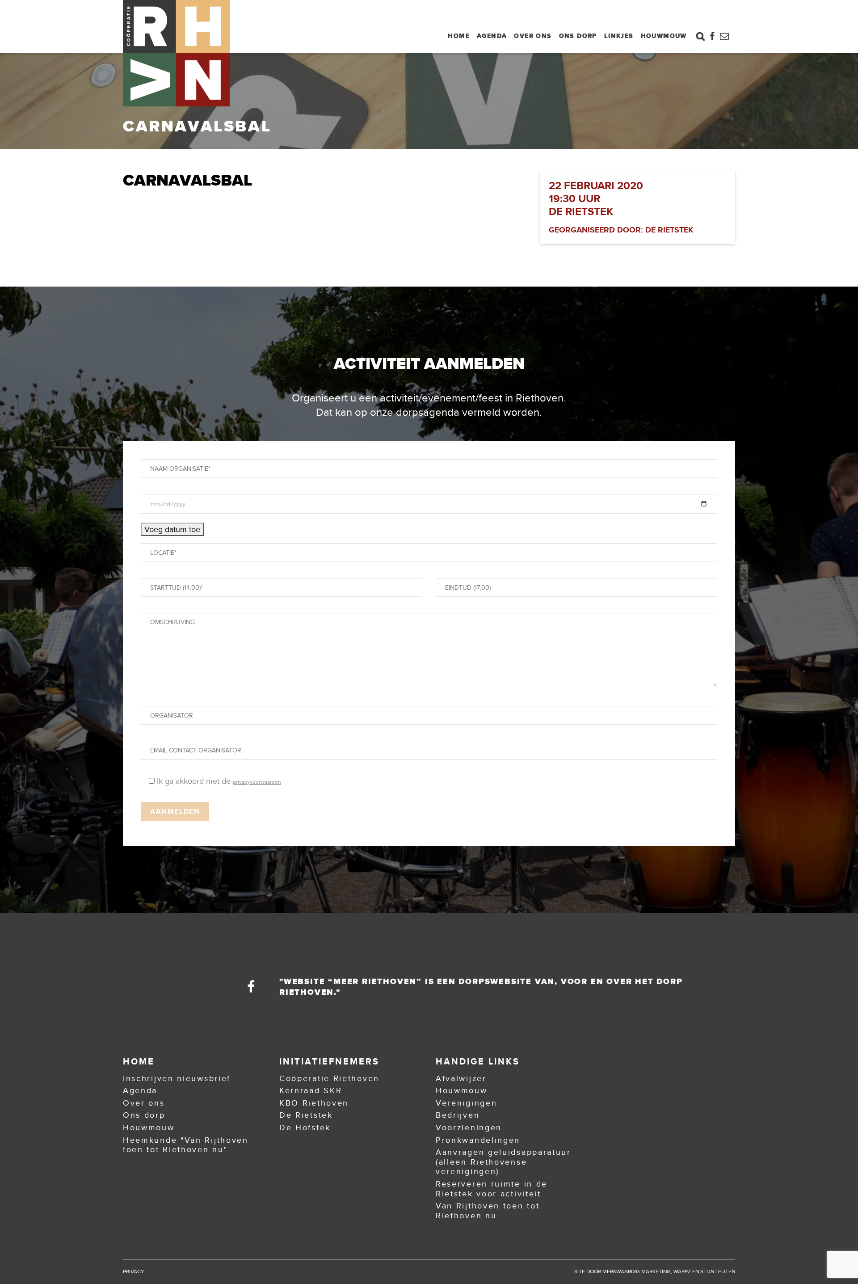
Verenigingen (466, 1102)
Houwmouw (664, 35)
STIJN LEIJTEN (717, 1271)
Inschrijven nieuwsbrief (177, 1078)
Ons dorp (578, 35)
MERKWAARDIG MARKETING (636, 1271)
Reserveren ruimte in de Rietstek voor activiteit (491, 1188)
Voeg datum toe (172, 529)
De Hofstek (305, 1127)
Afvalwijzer (461, 1078)
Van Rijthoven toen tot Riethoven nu (487, 1210)
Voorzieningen (469, 1127)
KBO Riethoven (314, 1102)
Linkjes (619, 35)
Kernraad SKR (310, 1090)
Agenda (492, 35)
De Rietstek (306, 1115)
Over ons (532, 35)
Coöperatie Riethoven (329, 1078)
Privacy (133, 1271)
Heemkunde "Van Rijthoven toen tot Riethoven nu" (185, 1145)
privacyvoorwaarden (257, 782)
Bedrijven (457, 1115)
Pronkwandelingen (478, 1140)
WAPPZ (682, 1271)
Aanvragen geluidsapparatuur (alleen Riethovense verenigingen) (503, 1162)
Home (459, 35)
